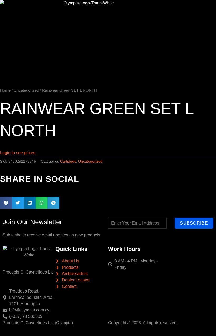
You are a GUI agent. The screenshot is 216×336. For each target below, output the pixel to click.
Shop (169, 10)
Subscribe (194, 223)
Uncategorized (26, 90)
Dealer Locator (187, 10)
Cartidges (68, 161)
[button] (6, 203)
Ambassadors (145, 10)
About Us (99, 10)
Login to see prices (17, 152)
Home (81, 10)
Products (118, 10)
